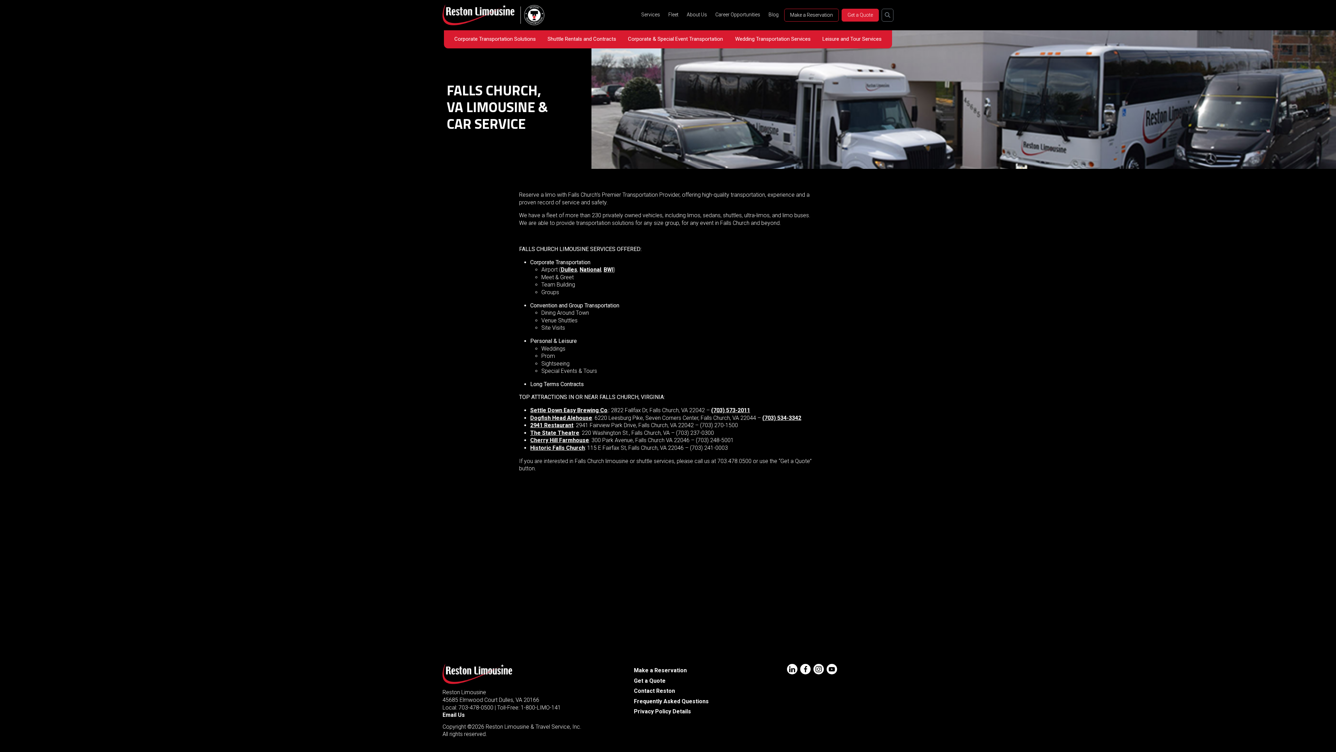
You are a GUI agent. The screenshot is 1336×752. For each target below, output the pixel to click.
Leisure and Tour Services (852, 39)
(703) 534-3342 (781, 418)
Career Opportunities (737, 14)
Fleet (673, 14)
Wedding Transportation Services (773, 39)
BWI (608, 269)
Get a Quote (860, 15)
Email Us (454, 715)
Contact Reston (654, 691)
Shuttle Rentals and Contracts (582, 39)
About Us (697, 14)
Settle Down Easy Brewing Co (568, 410)
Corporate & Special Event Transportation (675, 39)
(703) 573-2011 (730, 410)
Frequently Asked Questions (671, 701)
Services (650, 14)
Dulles (569, 269)
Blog (774, 14)
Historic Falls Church (557, 448)
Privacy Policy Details (662, 711)
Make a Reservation (811, 15)
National (590, 269)
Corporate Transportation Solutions (495, 39)
